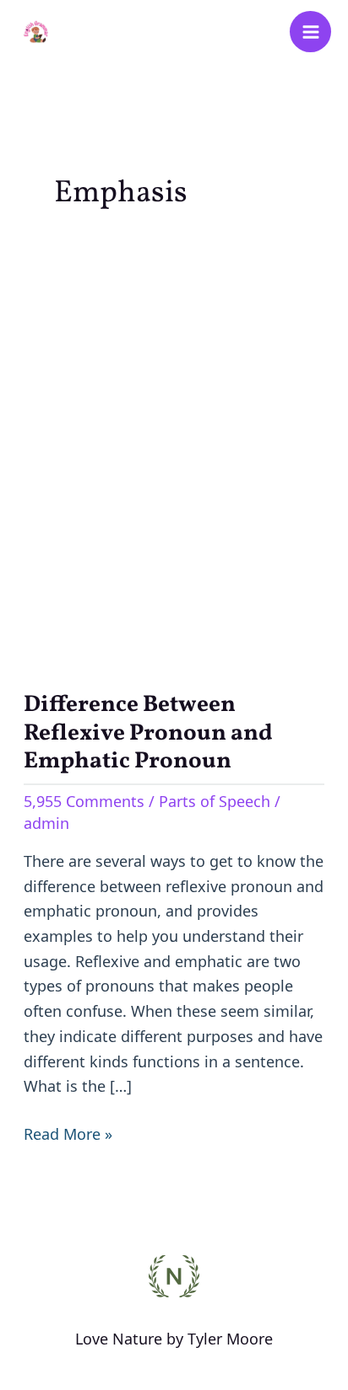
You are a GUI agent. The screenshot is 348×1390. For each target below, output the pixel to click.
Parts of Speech (214, 801)
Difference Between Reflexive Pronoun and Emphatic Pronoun (148, 733)
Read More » (68, 1133)
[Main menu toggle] (310, 31)
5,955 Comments (84, 801)
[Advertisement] (174, 448)
